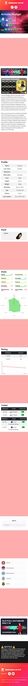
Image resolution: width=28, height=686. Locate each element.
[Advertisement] (14, 52)
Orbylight (17, 682)
